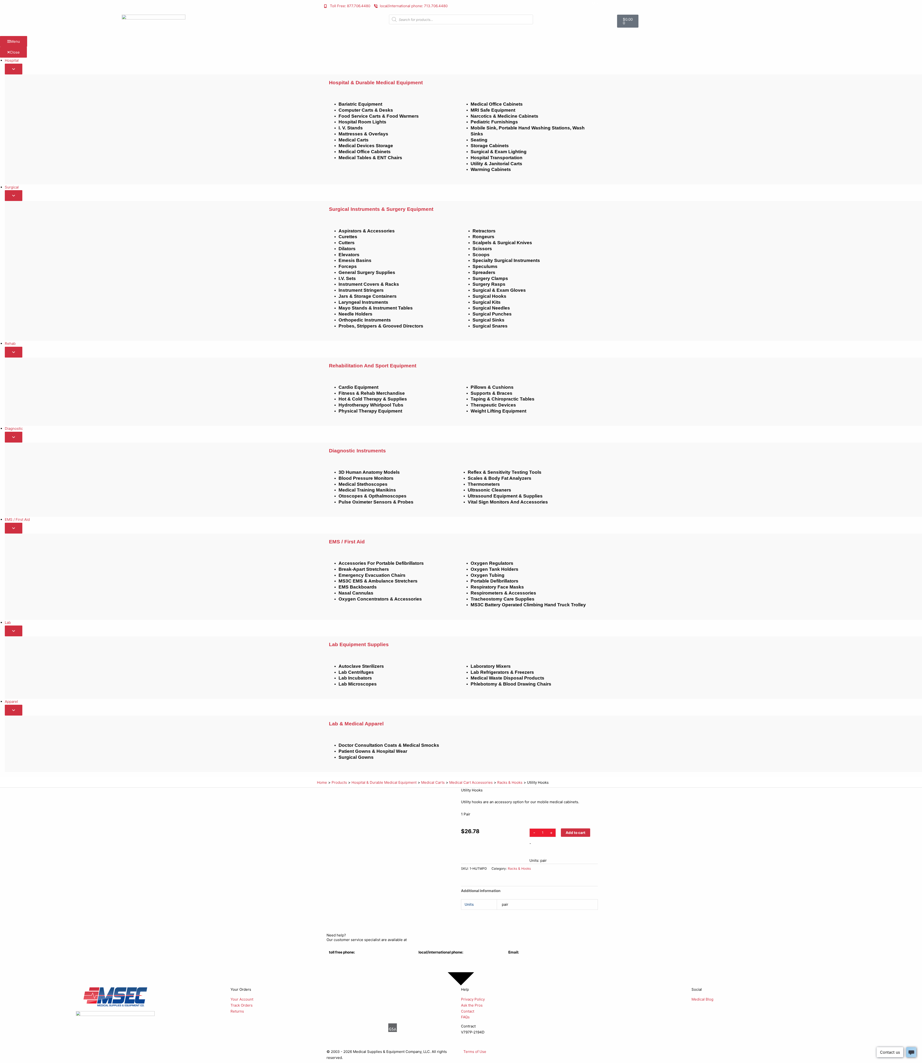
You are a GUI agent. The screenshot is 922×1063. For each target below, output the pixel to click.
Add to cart (575, 832)
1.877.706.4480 (342, 958)
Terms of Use (474, 1051)
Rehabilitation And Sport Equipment (372, 365)
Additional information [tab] (480, 890)
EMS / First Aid (347, 541)
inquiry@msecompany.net (530, 958)
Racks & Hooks (519, 868)
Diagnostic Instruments (357, 450)
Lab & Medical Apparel (356, 723)
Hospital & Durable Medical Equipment (376, 82)
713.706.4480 (430, 958)
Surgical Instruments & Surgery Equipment (381, 209)
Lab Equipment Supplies (359, 644)
